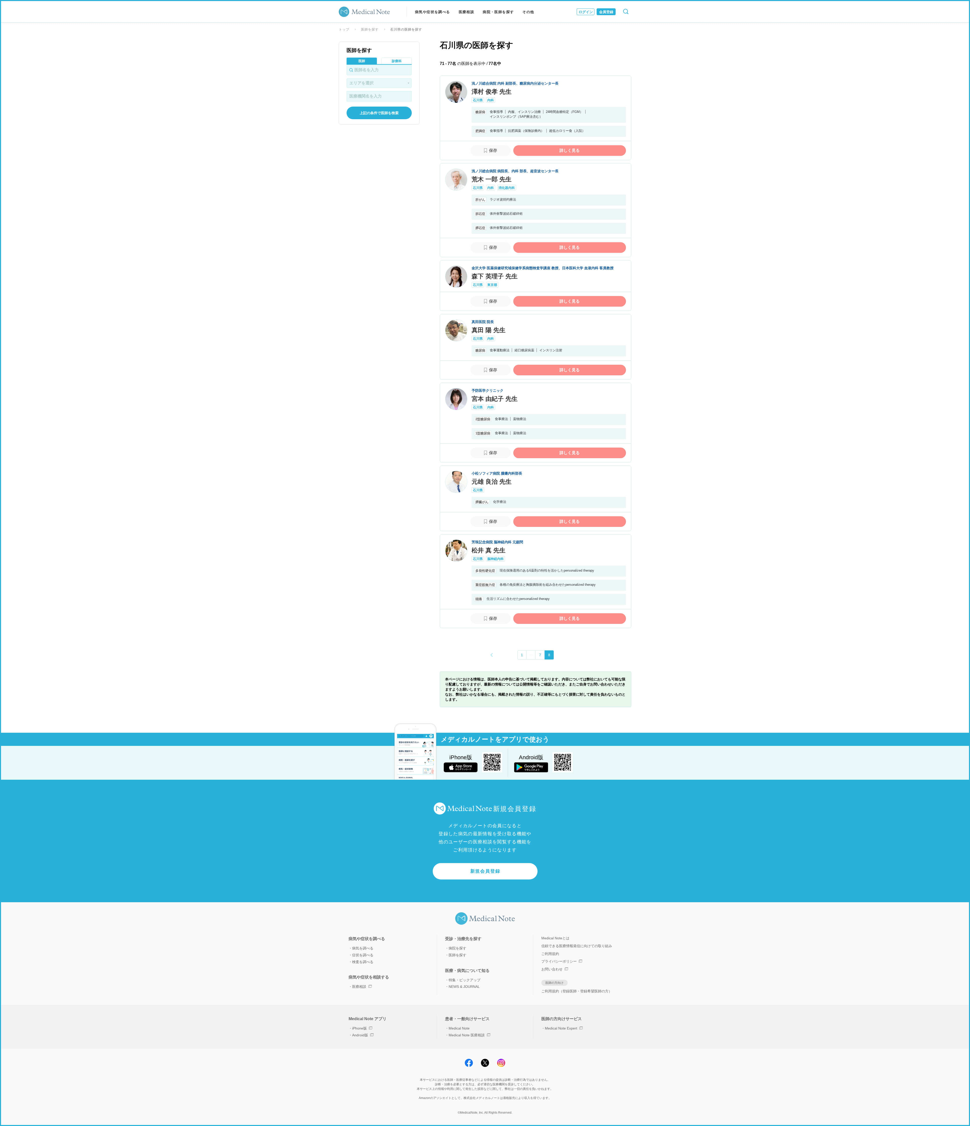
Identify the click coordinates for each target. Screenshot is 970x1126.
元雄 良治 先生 (492, 481)
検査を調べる (362, 962)
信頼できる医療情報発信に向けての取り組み (576, 946)
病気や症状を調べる (432, 12)
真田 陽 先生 (488, 330)
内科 (490, 100)
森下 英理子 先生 (495, 276)
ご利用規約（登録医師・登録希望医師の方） (576, 991)
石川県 (478, 100)
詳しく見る (570, 150)
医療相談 (466, 12)
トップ (344, 29)
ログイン (586, 12)
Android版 (360, 1035)
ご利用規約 (550, 954)
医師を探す (370, 29)
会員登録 (606, 12)
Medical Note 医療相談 (467, 1035)
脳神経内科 (495, 559)
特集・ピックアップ (464, 980)
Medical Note (459, 1028)
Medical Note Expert (561, 1028)
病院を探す (457, 948)
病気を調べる (362, 948)
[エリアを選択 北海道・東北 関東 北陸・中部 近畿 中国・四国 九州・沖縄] (379, 83)
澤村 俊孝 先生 (492, 91)
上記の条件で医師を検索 (379, 113)
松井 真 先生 (488, 550)
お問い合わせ (552, 969)
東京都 (492, 285)
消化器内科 (506, 188)
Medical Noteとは (555, 938)
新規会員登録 (485, 871)
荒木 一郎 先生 (492, 179)
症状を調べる (362, 955)
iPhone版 (359, 1028)
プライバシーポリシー (559, 961)
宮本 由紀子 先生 (495, 398)
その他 (528, 12)
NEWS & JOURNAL (464, 987)
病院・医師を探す (498, 12)
